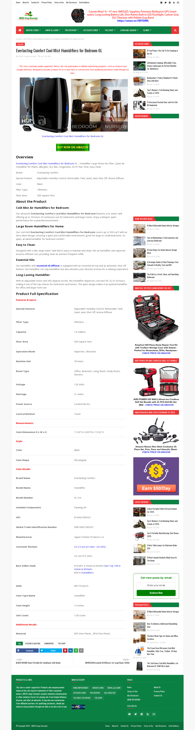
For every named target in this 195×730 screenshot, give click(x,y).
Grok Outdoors (84, 2)
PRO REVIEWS (95, 692)
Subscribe (156, 592)
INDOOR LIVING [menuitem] (32, 30)
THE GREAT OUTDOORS (81, 697)
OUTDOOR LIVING (79, 692)
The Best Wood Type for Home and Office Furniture (162, 637)
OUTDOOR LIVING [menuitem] (90, 30)
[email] (177, 2)
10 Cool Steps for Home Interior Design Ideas (162, 251)
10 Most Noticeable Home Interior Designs (163, 225)
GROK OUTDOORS (133, 699)
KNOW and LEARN (114, 687)
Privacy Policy (46, 2)
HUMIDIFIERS (49, 643)
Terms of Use (59, 2)
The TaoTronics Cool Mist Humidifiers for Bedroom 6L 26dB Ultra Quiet (162, 665)
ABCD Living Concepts (27, 56)
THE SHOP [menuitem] (109, 30)
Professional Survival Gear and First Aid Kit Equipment (162, 104)
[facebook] (161, 2)
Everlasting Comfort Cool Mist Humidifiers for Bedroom (45, 163)
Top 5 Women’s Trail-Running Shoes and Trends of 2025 (162, 91)
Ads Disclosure (71, 2)
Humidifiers (87, 572)
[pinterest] (170, 2)
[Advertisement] (156, 167)
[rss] (174, 2)
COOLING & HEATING (32, 643)
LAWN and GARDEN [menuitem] (128, 30)
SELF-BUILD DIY (109, 692)
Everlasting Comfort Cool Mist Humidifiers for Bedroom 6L (73, 136)
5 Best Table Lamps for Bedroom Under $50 (162, 547)
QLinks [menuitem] (146, 30)
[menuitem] (20, 30)
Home (18, 2)
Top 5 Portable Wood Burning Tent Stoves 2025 (163, 535)
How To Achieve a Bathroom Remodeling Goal (162, 625)
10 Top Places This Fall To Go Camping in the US (162, 52)
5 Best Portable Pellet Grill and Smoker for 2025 (162, 510)
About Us (26, 2)
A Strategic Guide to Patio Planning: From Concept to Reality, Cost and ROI (162, 264)
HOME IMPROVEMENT (81, 687)
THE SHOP (27, 39)
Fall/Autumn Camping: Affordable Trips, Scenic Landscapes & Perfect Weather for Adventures (162, 65)
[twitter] (165, 2)
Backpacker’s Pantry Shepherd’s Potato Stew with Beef (162, 79)
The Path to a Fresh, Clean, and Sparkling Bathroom (163, 276)
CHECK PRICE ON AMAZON (156, 353)
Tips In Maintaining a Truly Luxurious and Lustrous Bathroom (162, 239)
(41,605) (101, 546)
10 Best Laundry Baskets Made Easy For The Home (162, 559)
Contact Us (35, 2)
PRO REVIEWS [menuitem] (70, 30)
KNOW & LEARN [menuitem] (51, 30)
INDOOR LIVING (98, 687)
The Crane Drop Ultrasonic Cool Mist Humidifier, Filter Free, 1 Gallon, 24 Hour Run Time (162, 651)
